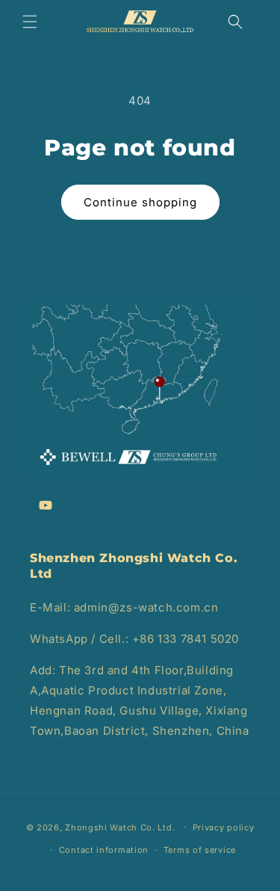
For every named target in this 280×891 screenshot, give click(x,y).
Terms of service (200, 850)
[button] (29, 21)
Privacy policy (224, 827)
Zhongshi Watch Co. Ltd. (120, 826)
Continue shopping (140, 202)
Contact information (104, 850)
